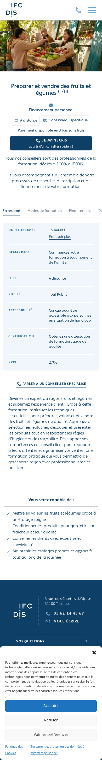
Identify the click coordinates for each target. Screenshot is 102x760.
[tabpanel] (51, 401)
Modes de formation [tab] (44, 211)
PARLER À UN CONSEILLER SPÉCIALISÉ (54, 384)
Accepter (51, 706)
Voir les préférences (51, 735)
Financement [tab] (80, 211)
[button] (94, 652)
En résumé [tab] (11, 211)
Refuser (51, 720)
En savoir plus (60, 237)
